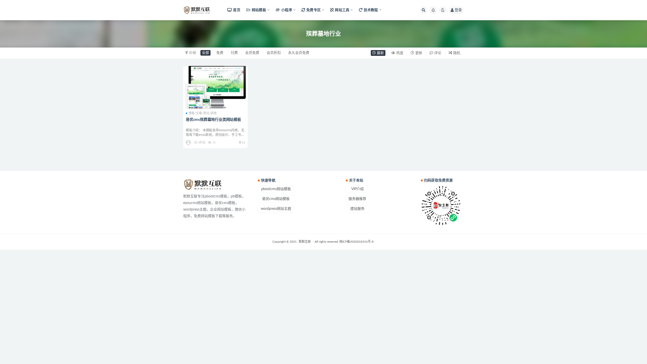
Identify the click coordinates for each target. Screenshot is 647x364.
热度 (399, 53)
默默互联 (305, 241)
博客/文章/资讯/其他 (203, 113)
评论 (437, 53)
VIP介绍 (357, 189)
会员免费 (252, 53)
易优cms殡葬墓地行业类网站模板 (213, 120)
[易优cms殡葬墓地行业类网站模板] (215, 87)
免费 (219, 53)
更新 (418, 53)
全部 (205, 53)
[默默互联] (189, 142)
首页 (236, 10)
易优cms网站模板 (276, 199)
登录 (458, 10)
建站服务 (357, 209)
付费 (234, 53)
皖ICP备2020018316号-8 (356, 241)
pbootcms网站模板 (276, 189)
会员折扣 (274, 53)
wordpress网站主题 (276, 209)
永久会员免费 (298, 53)
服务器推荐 (357, 199)
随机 (456, 53)
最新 (380, 53)
